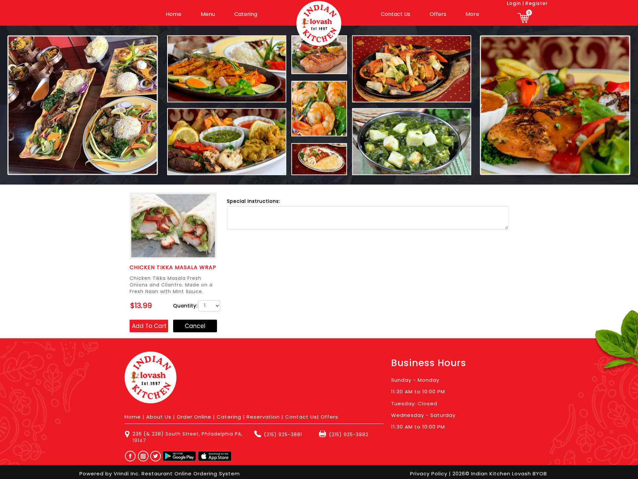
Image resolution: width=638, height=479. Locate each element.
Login (514, 3)
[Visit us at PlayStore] (179, 456)
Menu (208, 14)
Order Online (194, 416)
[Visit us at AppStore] (215, 456)
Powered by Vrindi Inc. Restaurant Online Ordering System (159, 473)
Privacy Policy (429, 473)
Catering (245, 14)
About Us (158, 416)
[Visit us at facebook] (128, 456)
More (472, 14)
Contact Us (395, 14)
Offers (438, 14)
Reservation (263, 416)
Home (173, 14)
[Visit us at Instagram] (145, 456)
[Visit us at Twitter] (155, 456)
